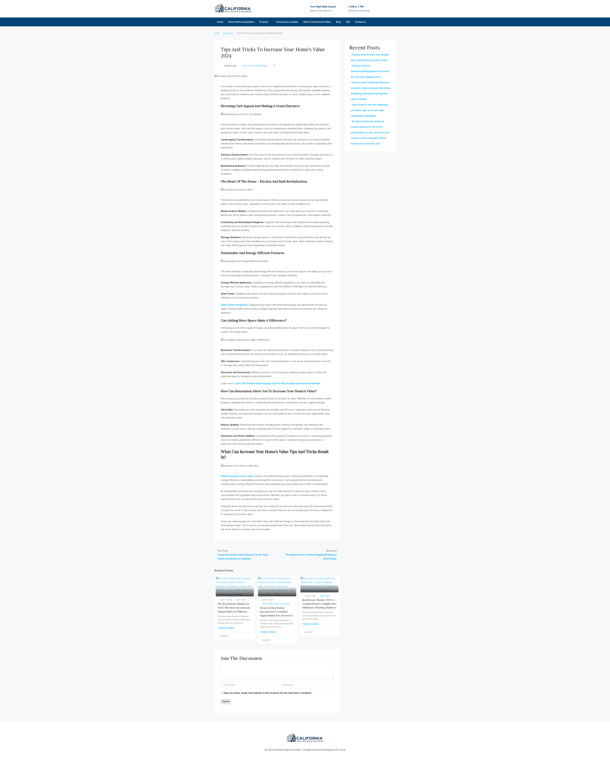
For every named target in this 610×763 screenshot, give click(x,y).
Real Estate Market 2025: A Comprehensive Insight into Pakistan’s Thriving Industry (319, 603)
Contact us (360, 22)
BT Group (340, 750)
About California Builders (241, 22)
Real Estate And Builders (289, 750)
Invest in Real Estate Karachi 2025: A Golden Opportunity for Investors (276, 611)
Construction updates (287, 22)
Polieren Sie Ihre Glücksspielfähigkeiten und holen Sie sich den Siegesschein (370, 71)
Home (220, 22)
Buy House (228, 33)
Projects (263, 22)
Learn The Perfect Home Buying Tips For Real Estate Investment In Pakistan (277, 383)
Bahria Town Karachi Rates (317, 22)
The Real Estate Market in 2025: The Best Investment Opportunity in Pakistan (234, 607)
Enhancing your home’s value (237, 476)
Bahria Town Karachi (271, 604)
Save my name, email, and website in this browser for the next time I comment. (268, 693)
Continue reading (226, 628)
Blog (338, 22)
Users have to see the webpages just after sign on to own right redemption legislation (369, 110)
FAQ (348, 22)
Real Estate (261, 65)
